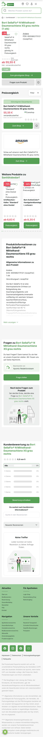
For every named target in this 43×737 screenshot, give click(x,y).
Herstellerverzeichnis (8, 628)
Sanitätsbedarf (10, 17)
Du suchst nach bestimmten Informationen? (21, 508)
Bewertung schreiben (21, 500)
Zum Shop (16, 126)
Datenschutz (16, 655)
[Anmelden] (31, 4)
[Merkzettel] (27, 4)
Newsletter (5, 605)
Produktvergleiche (7, 638)
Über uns (4, 594)
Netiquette (7, 659)
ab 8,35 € (29, 219)
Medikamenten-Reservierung (7, 598)
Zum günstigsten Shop (19, 75)
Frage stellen (21, 377)
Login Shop (26, 594)
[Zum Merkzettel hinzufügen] (16, 34)
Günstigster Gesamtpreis (21, 102)
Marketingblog (27, 600)
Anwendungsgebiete (8, 636)
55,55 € (8, 112)
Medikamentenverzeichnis (10, 630)
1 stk (6, 69)
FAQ (3, 607)
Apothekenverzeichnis (9, 623)
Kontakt (4, 610)
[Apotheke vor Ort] (23, 4)
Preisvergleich (11, 225)
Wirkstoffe (5, 633)
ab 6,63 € (9, 219)
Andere (26, 34)
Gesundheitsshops (7, 625)
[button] (36, 4)
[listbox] (21, 525)
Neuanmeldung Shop (29, 597)
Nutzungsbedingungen (31, 655)
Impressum (6, 655)
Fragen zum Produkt (18, 82)
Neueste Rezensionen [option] (14, 525)
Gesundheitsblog (7, 602)
